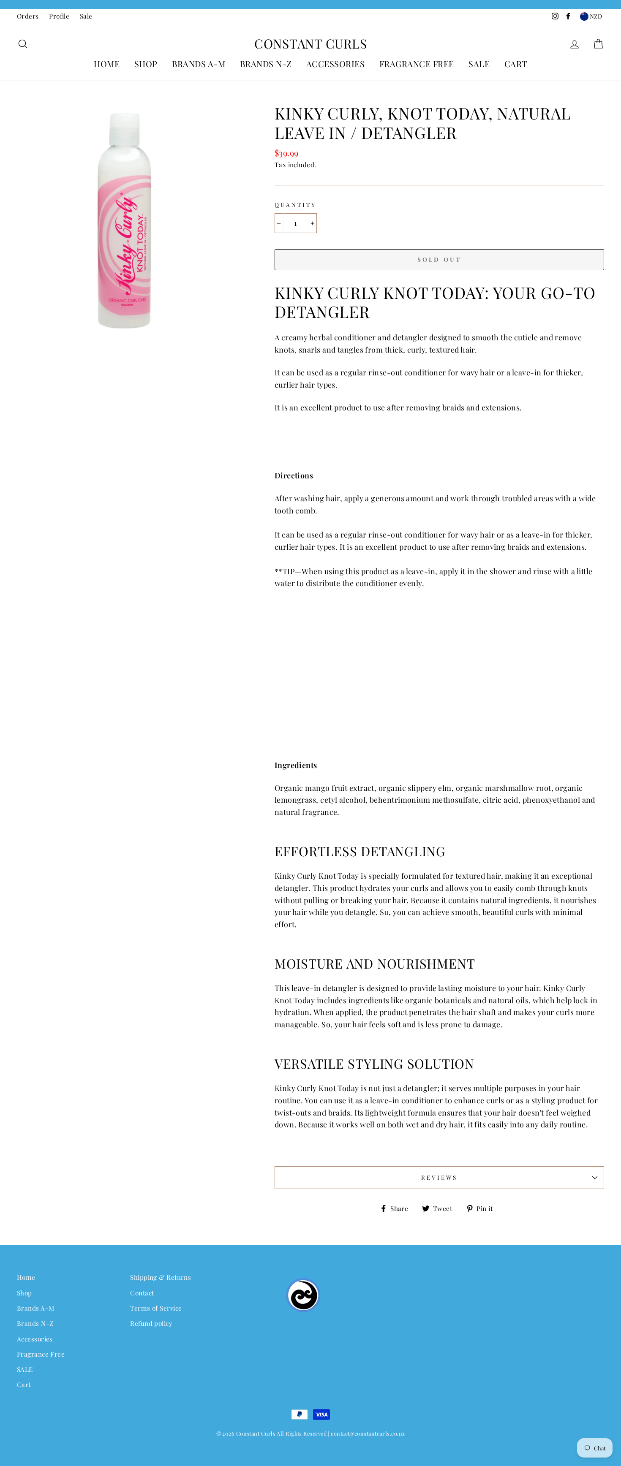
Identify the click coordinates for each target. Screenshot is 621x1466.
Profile (59, 15)
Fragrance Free (416, 63)
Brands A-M (198, 63)
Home (107, 63)
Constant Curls (310, 43)
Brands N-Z (266, 63)
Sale (86, 15)
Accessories (335, 63)
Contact (142, 1292)
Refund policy (151, 1323)
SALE (479, 63)
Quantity (295, 204)
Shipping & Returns (160, 1277)
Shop (146, 63)
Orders (28, 15)
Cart (515, 63)
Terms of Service (156, 1307)
